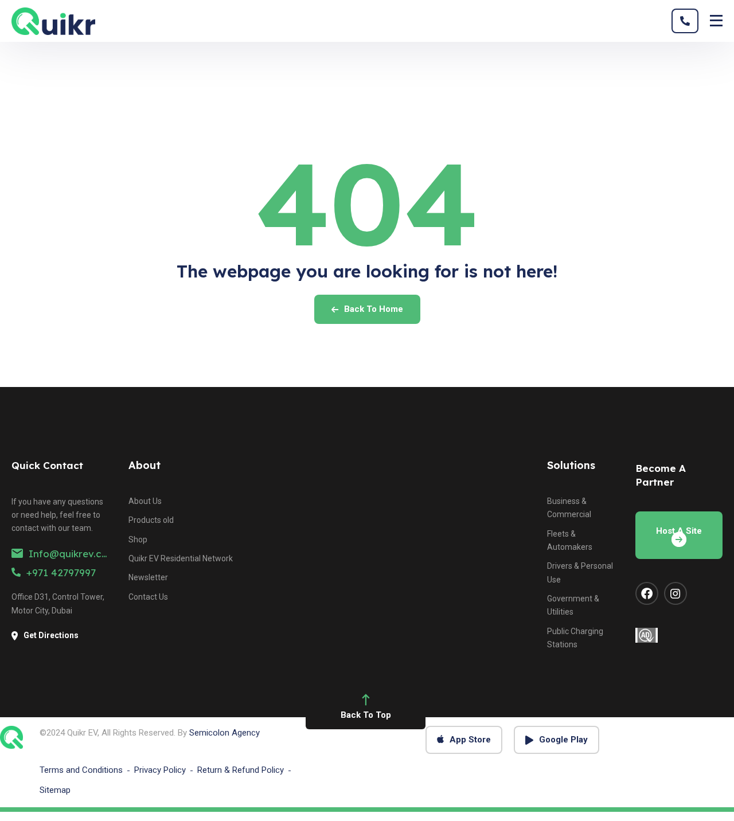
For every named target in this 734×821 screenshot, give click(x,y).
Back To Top (366, 715)
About (144, 465)
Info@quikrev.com (73, 554)
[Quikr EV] (53, 21)
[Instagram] (675, 593)
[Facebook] (646, 593)
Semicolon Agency (224, 733)
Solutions (571, 465)
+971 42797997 (61, 572)
